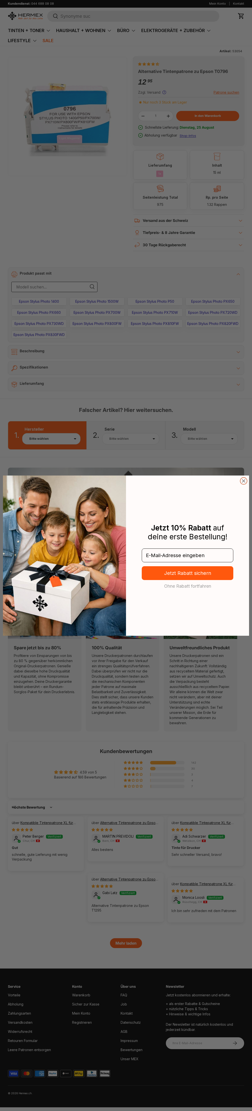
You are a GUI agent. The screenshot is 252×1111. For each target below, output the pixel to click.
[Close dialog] (243, 480)
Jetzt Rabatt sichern (187, 573)
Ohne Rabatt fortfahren (187, 586)
